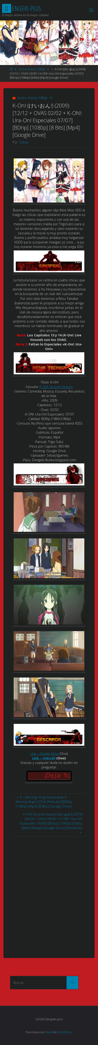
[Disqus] (49, 893)
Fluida (48, 1032)
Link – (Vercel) (43, 758)
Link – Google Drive (44, 753)
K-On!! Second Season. (56, 387)
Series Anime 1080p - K (33, 69)
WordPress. (64, 1032)
